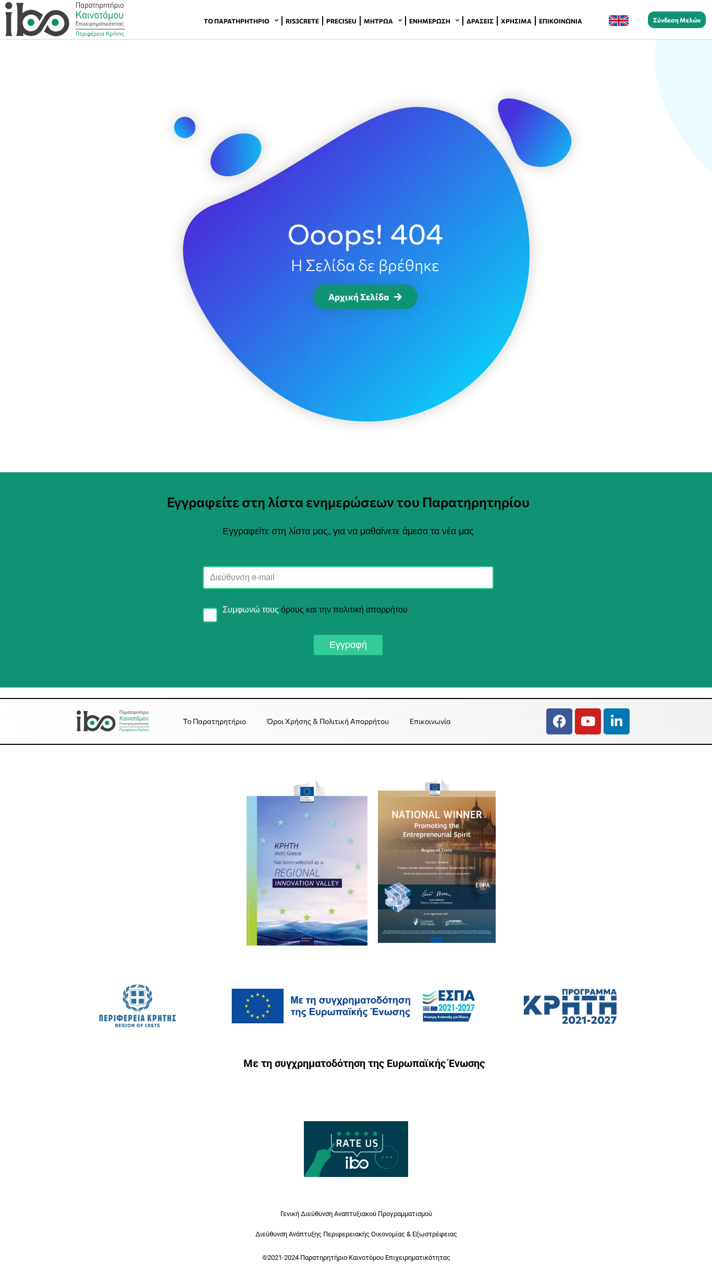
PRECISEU (341, 20)
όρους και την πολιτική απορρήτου (344, 609)
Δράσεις (480, 20)
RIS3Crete (302, 20)
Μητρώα (378, 20)
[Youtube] (588, 721)
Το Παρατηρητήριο (236, 20)
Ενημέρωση (429, 20)
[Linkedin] (617, 721)
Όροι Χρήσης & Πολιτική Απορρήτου (328, 721)
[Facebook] (559, 721)
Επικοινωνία (560, 20)
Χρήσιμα (516, 20)
